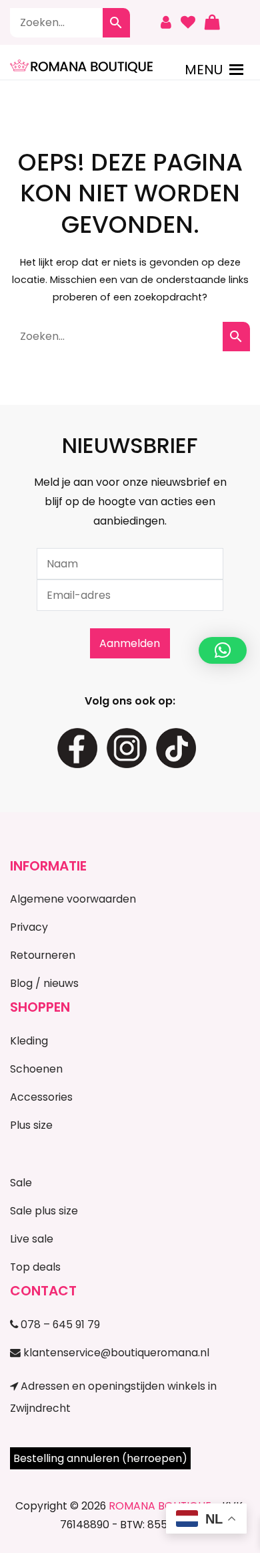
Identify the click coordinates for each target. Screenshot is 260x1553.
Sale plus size (44, 1210)
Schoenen (36, 1069)
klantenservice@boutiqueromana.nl (115, 1352)
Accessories (41, 1097)
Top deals (35, 1267)
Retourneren (42, 955)
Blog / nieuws (44, 983)
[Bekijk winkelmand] (212, 22)
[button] (204, 70)
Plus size (31, 1125)
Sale (21, 1182)
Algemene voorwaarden (73, 899)
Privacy (29, 927)
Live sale (31, 1239)
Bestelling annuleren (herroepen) (100, 1458)
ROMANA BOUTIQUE (160, 1506)
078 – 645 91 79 (59, 1324)
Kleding (29, 1040)
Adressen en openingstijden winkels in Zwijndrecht (113, 1397)
